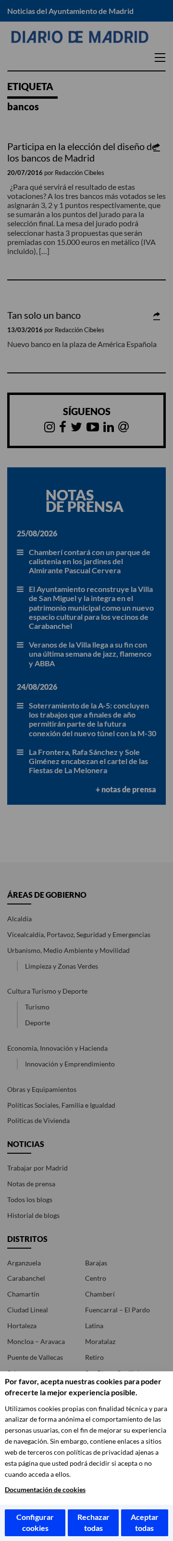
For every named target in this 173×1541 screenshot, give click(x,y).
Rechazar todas (93, 1522)
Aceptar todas (145, 1522)
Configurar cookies (35, 1522)
